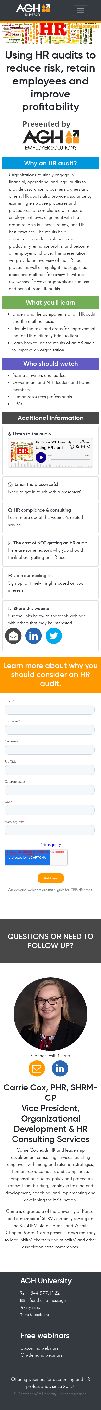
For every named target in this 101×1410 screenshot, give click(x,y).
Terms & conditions (34, 1314)
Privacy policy (30, 1307)
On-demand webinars (41, 1355)
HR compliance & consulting (42, 510)
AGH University (46, 1280)
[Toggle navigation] (80, 10)
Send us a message (48, 1300)
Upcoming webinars (39, 1348)
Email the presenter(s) (36, 484)
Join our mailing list (33, 575)
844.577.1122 (45, 1293)
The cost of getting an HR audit (50, 543)
